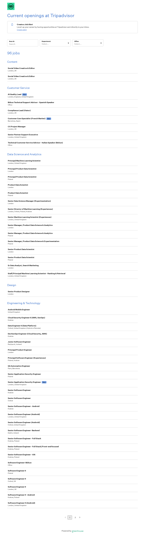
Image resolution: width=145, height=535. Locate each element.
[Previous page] (65, 518)
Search (11, 41)
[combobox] (74, 44)
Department (46, 41)
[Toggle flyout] (68, 43)
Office (76, 41)
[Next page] (79, 518)
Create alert (22, 30)
